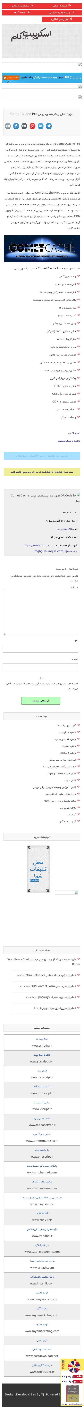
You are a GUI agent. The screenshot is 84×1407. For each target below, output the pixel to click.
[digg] (8, 126)
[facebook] (16, 126)
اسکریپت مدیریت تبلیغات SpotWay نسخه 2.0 (51, 997)
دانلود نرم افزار (68, 753)
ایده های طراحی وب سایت (62, 760)
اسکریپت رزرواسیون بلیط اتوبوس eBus (55, 1008)
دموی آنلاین (74, 433)
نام (76, 640)
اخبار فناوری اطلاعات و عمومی (61, 774)
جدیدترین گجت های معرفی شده (59, 767)
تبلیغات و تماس (20, 5)
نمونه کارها (20, 12)
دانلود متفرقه (69, 746)
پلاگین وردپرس (65, 529)
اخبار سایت (70, 780)
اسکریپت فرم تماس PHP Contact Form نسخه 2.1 (48, 986)
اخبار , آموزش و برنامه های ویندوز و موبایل (54, 787)
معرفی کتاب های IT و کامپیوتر (61, 794)
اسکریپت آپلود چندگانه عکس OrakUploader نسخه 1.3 (45, 975)
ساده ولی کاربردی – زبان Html (60, 801)
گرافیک (72, 815)
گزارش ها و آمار (68, 821)
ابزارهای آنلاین (60, 19)
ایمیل (74, 659)
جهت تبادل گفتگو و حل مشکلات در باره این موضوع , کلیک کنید (42, 472)
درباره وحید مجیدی (60, 12)
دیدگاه (74, 588)
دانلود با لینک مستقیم (69, 441)
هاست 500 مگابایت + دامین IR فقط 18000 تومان (42, 456)
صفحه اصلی (60, 5)
